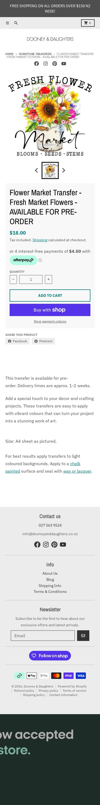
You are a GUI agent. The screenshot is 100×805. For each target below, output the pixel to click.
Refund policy (24, 691)
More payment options (50, 321)
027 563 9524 (50, 525)
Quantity (17, 272)
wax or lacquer (77, 471)
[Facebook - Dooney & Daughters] (36, 63)
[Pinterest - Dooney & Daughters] (54, 63)
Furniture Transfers (35, 54)
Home (9, 54)
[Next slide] (63, 170)
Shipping (40, 240)
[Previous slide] (37, 170)
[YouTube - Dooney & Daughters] (63, 63)
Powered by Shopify (72, 686)
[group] (50, 170)
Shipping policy (34, 695)
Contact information (63, 695)
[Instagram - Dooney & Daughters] (45, 63)
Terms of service (74, 691)
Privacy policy (48, 691)
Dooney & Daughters (38, 686)
